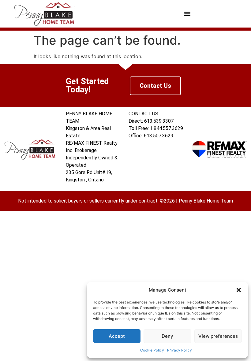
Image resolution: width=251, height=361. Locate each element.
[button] (239, 290)
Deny (167, 336)
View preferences (218, 336)
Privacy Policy (179, 350)
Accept (117, 336)
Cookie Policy (152, 350)
